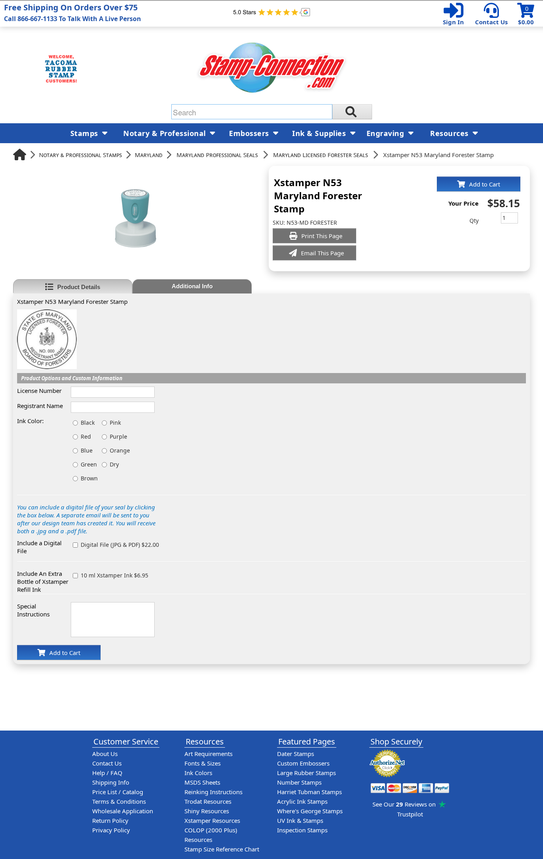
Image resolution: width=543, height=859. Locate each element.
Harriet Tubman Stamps (309, 792)
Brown (89, 478)
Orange (120, 450)
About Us (105, 754)
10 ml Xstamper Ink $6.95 (114, 575)
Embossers (250, 133)
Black (88, 422)
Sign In (453, 22)
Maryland (149, 155)
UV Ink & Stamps (300, 820)
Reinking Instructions (213, 792)
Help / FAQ (107, 773)
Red (86, 436)
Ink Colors (198, 773)
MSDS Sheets (202, 782)
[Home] (19, 154)
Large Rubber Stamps (306, 773)
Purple (118, 436)
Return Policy (110, 820)
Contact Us (491, 22)
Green (89, 464)
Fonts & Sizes (202, 763)
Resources (450, 133)
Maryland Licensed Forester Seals (320, 155)
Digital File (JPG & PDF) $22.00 (120, 544)
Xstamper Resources (212, 820)
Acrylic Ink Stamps (302, 801)
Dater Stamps (295, 754)
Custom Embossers (303, 763)
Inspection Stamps (302, 830)
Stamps (85, 133)
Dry (114, 464)
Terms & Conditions (119, 801)
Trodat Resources (207, 801)
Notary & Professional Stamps (80, 155)
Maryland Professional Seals (217, 155)
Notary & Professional (165, 133)
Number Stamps (299, 782)
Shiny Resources (206, 811)
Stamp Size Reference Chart (221, 849)
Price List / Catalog (117, 792)
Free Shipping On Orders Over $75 (72, 12)
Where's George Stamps (310, 811)
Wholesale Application (122, 811)
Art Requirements (208, 754)
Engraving (386, 133)
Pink (115, 422)
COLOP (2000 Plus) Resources (210, 834)
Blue (87, 450)
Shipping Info (110, 782)
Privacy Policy (111, 830)
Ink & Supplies (320, 133)
